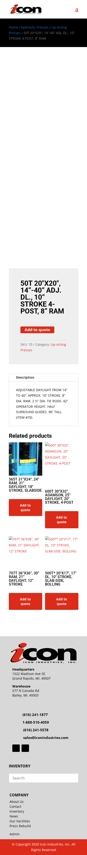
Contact (15, 806)
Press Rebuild (20, 826)
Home (13, 27)
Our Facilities (20, 821)
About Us (17, 801)
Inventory (17, 811)
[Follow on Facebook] (16, 748)
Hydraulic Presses (34, 27)
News (14, 816)
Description (25, 377)
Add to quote (37, 329)
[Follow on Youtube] (25, 748)
